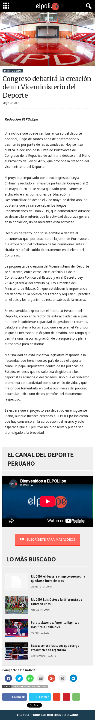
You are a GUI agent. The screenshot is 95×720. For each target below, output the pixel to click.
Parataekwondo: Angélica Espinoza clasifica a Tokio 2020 (55, 624)
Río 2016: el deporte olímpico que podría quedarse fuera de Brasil (58, 578)
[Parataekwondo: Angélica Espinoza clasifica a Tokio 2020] (16, 628)
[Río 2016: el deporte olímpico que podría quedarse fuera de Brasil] (16, 581)
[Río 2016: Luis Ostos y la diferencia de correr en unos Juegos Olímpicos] (16, 605)
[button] (88, 6)
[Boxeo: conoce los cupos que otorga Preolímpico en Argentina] (16, 651)
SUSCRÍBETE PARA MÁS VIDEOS (51, 539)
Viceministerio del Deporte (30, 686)
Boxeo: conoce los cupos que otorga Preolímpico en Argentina (55, 647)
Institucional (12, 70)
